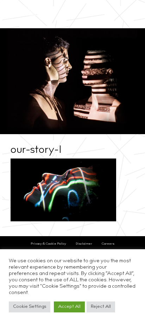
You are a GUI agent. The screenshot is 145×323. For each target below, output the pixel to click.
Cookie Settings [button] (29, 307)
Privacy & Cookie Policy (48, 243)
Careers (108, 243)
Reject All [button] (101, 307)
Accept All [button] (69, 307)
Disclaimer (84, 243)
